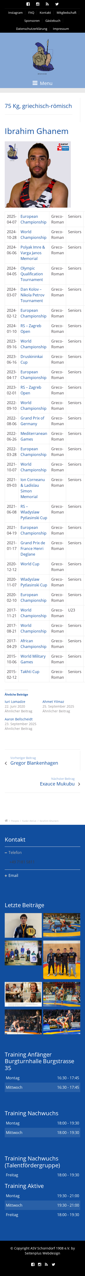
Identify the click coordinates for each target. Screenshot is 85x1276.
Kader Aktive (29, 820)
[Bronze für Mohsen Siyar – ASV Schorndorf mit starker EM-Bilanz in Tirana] (61, 925)
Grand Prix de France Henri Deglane (33, 548)
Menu (45, 83)
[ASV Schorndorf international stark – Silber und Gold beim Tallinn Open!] (23, 953)
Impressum (61, 29)
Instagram (15, 12)
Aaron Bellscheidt (19, 719)
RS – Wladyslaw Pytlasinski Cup (34, 512)
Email (13, 875)
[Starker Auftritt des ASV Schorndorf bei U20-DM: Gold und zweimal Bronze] (61, 960)
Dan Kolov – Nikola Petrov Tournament (32, 295)
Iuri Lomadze (15, 701)
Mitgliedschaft (66, 12)
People (15, 820)
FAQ (31, 12)
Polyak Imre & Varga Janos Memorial (33, 253)
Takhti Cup (30, 671)
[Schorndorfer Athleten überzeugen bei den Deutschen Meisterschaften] (23, 925)
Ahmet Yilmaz (53, 701)
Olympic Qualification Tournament (32, 274)
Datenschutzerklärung (31, 29)
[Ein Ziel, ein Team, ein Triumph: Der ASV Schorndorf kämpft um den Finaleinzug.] (61, 1021)
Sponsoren (32, 20)
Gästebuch (52, 20)
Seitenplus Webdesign (42, 1253)
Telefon (15, 852)
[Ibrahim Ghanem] (38, 176)
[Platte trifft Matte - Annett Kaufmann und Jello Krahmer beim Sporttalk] (23, 994)
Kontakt (45, 12)
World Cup (30, 564)
